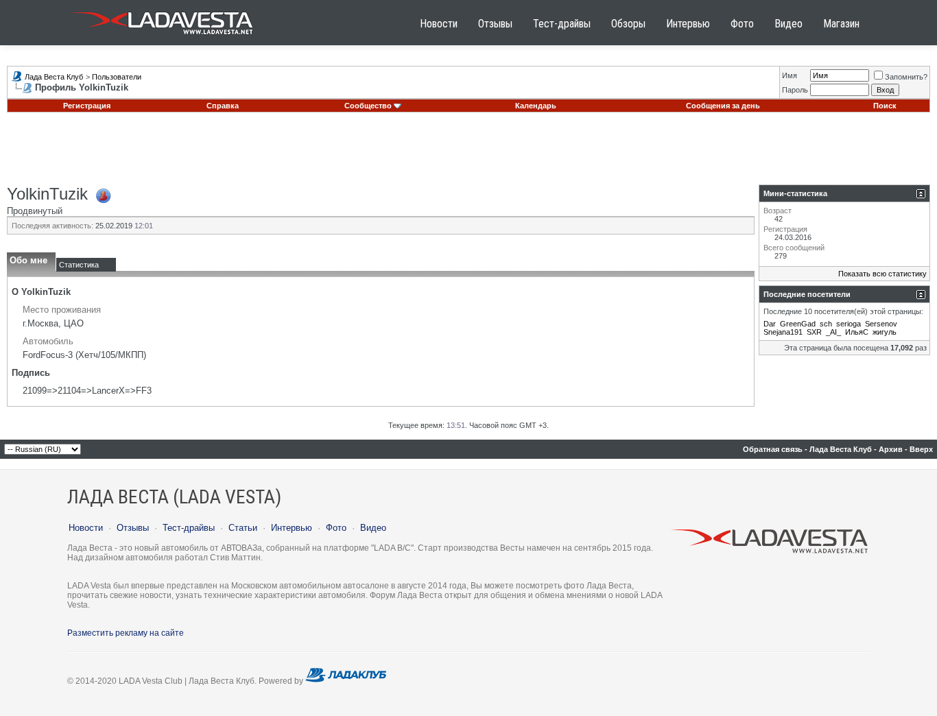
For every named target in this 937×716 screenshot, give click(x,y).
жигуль (885, 332)
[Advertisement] (468, 153)
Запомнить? (906, 77)
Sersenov (881, 324)
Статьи (242, 528)
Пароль (795, 90)
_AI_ (833, 332)
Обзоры (628, 23)
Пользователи (116, 77)
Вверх (921, 449)
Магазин (841, 23)
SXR (814, 332)
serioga (848, 324)
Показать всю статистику (882, 274)
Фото (742, 23)
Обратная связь (773, 449)
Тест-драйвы (562, 23)
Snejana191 (783, 332)
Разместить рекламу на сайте (125, 633)
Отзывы (495, 23)
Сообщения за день (723, 106)
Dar (769, 324)
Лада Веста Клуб (54, 77)
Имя (789, 75)
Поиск (885, 106)
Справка (222, 106)
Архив (891, 449)
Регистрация (86, 106)
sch (826, 324)
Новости (439, 23)
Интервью (688, 23)
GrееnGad (798, 324)
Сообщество (368, 106)
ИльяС (856, 332)
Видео (788, 23)
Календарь (535, 106)
